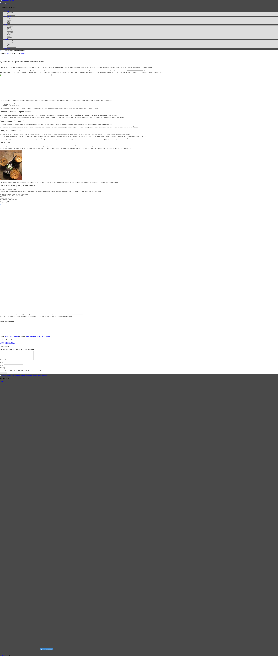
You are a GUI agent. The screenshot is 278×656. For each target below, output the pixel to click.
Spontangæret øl (11, 15)
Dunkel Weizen (10, 42)
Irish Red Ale (10, 32)
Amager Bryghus (29, 336)
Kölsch (8, 44)
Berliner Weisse (10, 40)
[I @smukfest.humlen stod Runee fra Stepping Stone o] (70, 448)
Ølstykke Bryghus (89, 67)
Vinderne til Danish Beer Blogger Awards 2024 (86, 333)
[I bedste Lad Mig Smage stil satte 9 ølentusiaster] (70, 581)
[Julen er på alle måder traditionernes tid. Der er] (23, 396)
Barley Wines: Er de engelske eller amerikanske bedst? (150, 327)
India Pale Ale (10, 31)
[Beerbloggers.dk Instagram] (1, 381)
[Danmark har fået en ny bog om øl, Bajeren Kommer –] (70, 501)
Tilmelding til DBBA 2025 (118, 327)
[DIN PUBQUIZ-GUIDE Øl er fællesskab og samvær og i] (23, 581)
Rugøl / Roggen (10, 45)
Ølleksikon (6, 11)
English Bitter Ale (11, 29)
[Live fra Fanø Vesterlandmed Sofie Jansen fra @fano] (70, 422)
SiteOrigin (3, 655)
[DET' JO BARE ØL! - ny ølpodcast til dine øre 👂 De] (23, 634)
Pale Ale (9, 34)
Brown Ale (9, 27)
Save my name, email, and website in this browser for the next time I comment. (22, 370)
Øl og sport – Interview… (7, 342)
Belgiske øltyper (8, 16)
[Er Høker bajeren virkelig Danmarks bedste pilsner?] (23, 501)
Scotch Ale (9, 37)
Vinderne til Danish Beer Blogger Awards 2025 (19, 327)
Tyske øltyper (7, 39)
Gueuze (9, 20)
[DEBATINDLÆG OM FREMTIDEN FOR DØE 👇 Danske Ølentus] (70, 554)
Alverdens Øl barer (147, 67)
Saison (8, 22)
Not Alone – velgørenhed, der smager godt (248, 327)
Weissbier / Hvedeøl (11, 47)
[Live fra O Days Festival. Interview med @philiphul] (23, 475)
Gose (8, 43)
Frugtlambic (9, 18)
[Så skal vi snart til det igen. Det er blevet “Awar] (23, 422)
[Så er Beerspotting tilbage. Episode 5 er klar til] (23, 448)
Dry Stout (9, 28)
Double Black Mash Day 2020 (135, 70)
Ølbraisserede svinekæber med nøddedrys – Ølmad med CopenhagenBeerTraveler (33, 333)
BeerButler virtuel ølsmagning (8, 343)
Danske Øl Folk (122, 67)
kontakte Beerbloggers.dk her (64, 316)
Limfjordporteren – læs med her (75, 314)
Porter (8, 36)
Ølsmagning (7, 48)
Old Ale (8, 33)
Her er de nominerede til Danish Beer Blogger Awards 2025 (84, 327)
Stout (8, 38)
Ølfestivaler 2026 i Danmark (49, 327)
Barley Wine (10, 26)
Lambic (8, 21)
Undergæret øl (10, 13)
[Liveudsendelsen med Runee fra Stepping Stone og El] (23, 607)
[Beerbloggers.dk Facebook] (0, 381)
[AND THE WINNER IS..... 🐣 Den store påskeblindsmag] (70, 528)
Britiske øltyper (7, 24)
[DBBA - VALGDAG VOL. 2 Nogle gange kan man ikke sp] (70, 396)
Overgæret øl (10, 12)
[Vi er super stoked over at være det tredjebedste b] (23, 554)
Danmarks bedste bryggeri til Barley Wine (214, 327)
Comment (3, 360)
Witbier (8, 23)
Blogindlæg (6, 10)
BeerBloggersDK (38, 336)
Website (2, 367)
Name (2, 362)
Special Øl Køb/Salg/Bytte (133, 67)
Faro (8, 17)
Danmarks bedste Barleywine (185, 327)
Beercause (23, 53)
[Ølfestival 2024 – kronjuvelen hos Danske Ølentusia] (70, 475)
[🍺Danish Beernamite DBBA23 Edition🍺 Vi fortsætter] (70, 634)
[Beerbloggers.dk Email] (2, 381)
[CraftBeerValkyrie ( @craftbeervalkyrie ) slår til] (70, 607)
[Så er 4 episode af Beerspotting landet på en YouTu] (23, 528)
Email (2, 365)
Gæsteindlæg (8, 336)
